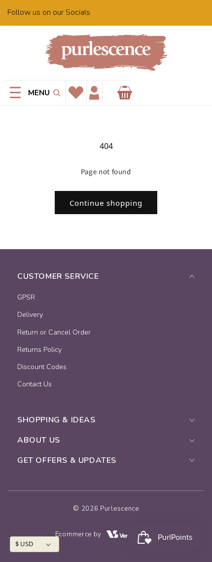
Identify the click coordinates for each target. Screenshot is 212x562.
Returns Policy (39, 349)
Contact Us (34, 384)
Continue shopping (106, 203)
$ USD (24, 543)
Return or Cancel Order (54, 332)
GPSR (26, 297)
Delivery (30, 314)
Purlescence (119, 508)
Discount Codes (42, 367)
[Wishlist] (76, 92)
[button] (55, 92)
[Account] (94, 93)
